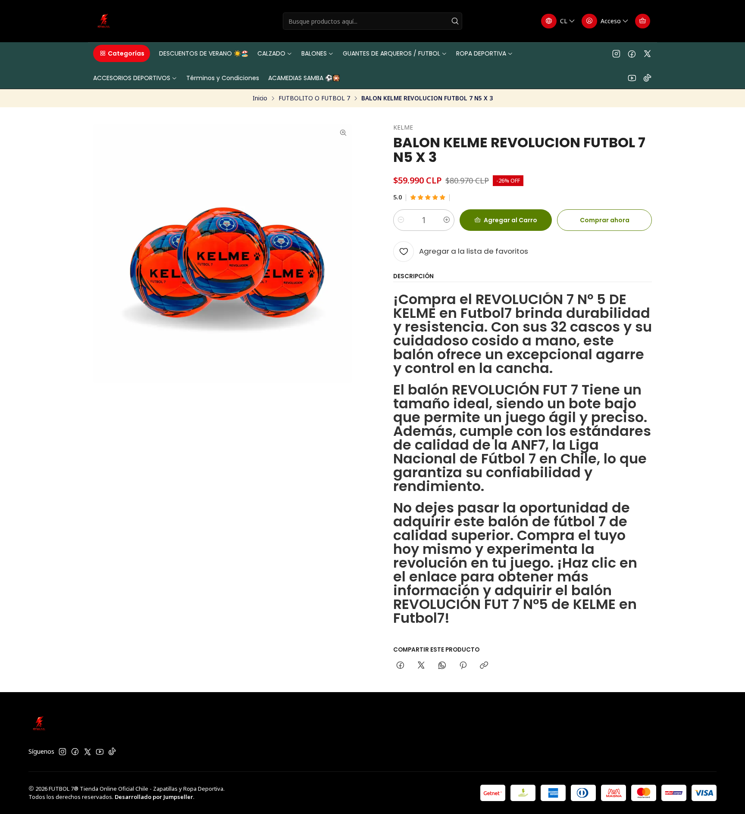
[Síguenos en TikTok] (647, 77)
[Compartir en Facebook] (400, 666)
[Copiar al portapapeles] (484, 666)
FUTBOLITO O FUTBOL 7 (314, 98)
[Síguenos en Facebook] (631, 53)
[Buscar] (455, 21)
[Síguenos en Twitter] (647, 53)
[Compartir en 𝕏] (421, 666)
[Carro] (642, 21)
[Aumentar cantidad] (446, 220)
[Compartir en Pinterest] (463, 666)
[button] (121, 53)
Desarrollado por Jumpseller (154, 797)
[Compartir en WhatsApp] (442, 666)
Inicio (260, 98)
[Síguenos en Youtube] (631, 77)
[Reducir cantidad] (401, 220)
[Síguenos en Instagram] (616, 53)
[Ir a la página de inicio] (104, 21)
